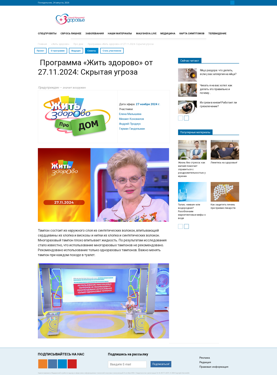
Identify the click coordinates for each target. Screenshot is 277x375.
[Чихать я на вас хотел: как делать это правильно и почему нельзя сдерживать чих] (187, 90)
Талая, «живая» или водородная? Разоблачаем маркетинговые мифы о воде (192, 211)
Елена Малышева (130, 114)
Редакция (205, 362)
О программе (58, 51)
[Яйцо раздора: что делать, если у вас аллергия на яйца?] (187, 75)
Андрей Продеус (130, 124)
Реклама (204, 357)
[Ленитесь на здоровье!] (225, 150)
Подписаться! (160, 364)
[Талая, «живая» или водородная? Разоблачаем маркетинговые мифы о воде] (192, 192)
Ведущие (76, 51)
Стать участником (112, 51)
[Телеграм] (232, 3)
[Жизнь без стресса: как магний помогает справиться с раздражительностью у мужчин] (192, 150)
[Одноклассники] (223, 3)
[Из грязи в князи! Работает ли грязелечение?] (187, 107)
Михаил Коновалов (131, 119)
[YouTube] (237, 3)
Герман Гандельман (132, 128)
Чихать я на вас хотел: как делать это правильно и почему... (216, 89)
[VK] (228, 3)
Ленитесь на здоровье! (224, 162)
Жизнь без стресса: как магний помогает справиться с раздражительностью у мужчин (192, 169)
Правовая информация (213, 366)
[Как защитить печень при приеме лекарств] (225, 192)
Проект (40, 51)
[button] (234, 31)
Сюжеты (91, 51)
